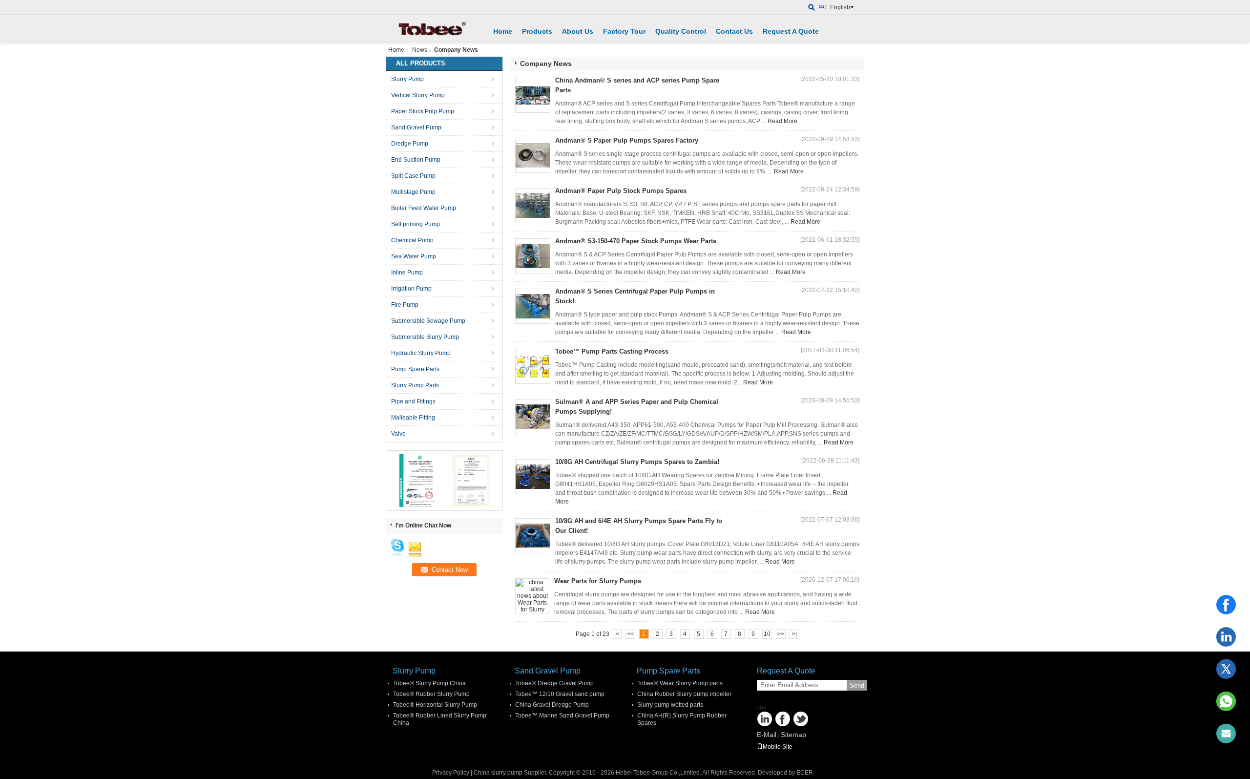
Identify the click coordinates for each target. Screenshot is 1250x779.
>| (794, 634)
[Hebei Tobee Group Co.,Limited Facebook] (783, 719)
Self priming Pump (415, 224)
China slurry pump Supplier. (511, 772)
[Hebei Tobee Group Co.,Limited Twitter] (801, 719)
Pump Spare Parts (415, 369)
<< (630, 634)
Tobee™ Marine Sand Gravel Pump (562, 715)
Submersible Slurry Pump (425, 337)
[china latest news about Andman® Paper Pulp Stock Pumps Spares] (532, 205)
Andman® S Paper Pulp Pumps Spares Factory (626, 140)
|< (616, 634)
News (419, 49)
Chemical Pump (412, 240)
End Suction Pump (415, 159)
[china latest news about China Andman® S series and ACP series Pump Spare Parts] (532, 95)
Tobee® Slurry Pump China (429, 683)
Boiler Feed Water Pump (423, 208)
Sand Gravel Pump (416, 127)
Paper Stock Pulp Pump (422, 111)
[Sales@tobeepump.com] (1226, 733)
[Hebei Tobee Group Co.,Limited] (812, 7)
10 (767, 634)
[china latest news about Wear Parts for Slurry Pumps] (532, 595)
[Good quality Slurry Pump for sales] (417, 480)
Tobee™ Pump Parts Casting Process (611, 351)
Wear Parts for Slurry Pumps (597, 581)
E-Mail (766, 734)
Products (537, 31)
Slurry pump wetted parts (670, 704)
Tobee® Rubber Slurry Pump (431, 694)
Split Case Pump (413, 175)
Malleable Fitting (413, 417)
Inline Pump (407, 272)
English (840, 7)
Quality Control (680, 31)
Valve (398, 433)
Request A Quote (791, 31)
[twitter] (1226, 669)
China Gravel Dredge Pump (552, 704)
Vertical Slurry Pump (418, 95)
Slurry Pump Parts (415, 385)
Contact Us (734, 31)
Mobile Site (777, 746)
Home (502, 31)
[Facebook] (1226, 604)
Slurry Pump (407, 79)
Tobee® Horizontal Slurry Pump (435, 704)
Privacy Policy (450, 772)
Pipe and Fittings (413, 401)
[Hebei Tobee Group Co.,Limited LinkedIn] (764, 719)
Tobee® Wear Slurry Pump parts (680, 683)
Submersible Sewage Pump (428, 320)
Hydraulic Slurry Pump (421, 353)
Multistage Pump (413, 192)
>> (780, 634)
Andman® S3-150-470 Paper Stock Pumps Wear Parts (635, 241)
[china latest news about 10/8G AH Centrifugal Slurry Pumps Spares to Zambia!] (532, 476)
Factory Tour (624, 31)
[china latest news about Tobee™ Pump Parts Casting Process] (532, 366)
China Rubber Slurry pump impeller (684, 694)
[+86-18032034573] (1226, 701)
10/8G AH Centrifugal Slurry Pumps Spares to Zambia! (637, 461)
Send (857, 685)
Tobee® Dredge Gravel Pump (554, 683)
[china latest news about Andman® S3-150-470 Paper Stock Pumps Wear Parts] (532, 256)
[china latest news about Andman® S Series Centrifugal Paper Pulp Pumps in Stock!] (532, 306)
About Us (577, 31)
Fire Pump (404, 304)
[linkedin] (1226, 637)
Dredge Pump (409, 143)
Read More (782, 121)
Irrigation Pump (411, 288)
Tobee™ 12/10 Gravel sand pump (559, 694)
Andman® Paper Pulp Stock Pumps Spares (621, 190)
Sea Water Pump (413, 256)
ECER (804, 772)
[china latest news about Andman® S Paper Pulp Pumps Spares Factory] (532, 155)
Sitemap (793, 734)
